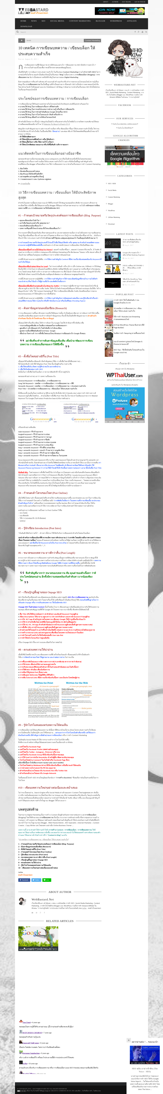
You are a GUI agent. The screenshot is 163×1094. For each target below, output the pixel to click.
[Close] (129, 1040)
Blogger (100, 21)
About (105, 2)
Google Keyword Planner (82, 475)
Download (26, 26)
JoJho (84, 908)
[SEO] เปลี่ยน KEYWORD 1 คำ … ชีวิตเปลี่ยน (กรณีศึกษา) (133, 268)
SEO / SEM (112, 183)
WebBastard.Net (43, 899)
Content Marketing (80, 21)
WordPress (116, 21)
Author (115, 2)
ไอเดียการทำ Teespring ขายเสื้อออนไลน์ (129, 333)
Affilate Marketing (114, 217)
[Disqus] (59, 986)
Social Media (57, 21)
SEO (43, 21)
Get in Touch (140, 2)
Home (23, 21)
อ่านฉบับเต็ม (25, 184)
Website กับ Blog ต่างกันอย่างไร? (56, 124)
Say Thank (126, 2)
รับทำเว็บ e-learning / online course (125, 124)
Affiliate (132, 21)
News (34, 21)
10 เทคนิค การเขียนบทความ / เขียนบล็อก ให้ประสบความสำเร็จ (43, 840)
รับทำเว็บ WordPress (125, 128)
